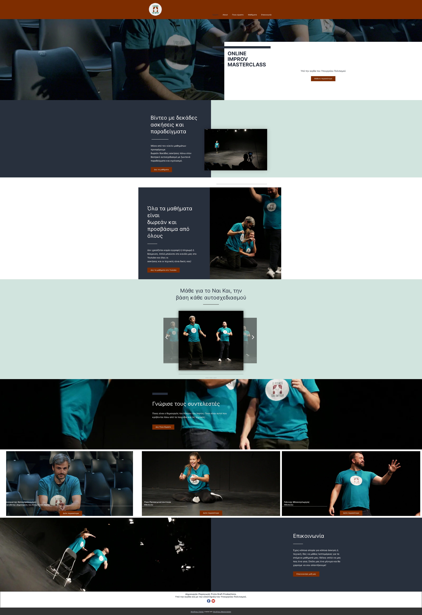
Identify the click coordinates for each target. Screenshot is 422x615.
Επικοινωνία (266, 15)
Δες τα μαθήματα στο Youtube (163, 270)
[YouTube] (213, 601)
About (225, 15)
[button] (166, 335)
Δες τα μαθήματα (161, 169)
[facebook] (208, 601)
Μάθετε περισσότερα (323, 78)
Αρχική (215, 15)
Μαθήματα (252, 15)
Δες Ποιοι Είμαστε (163, 427)
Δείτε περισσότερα (71, 513)
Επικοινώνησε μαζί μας (306, 574)
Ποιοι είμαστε (238, 15)
